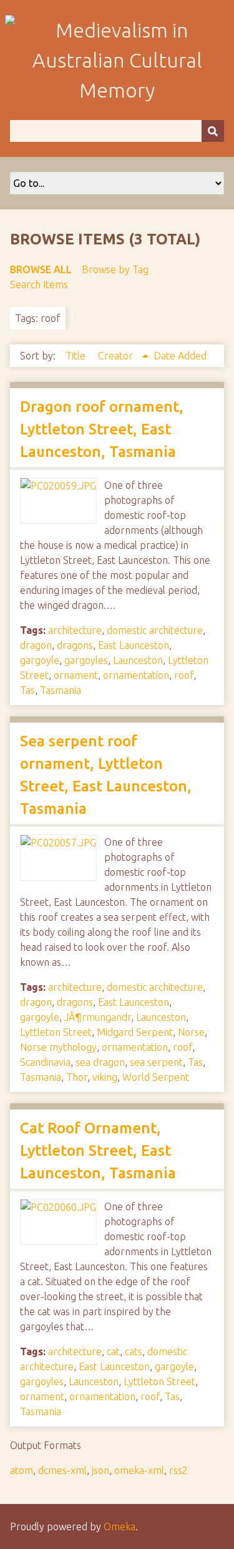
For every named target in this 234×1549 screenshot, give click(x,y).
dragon (36, 645)
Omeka (119, 1526)
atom (21, 1470)
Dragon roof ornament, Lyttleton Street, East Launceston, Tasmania (101, 429)
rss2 (178, 1470)
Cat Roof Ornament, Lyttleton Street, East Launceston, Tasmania (98, 1150)
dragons (75, 645)
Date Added (180, 355)
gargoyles (86, 660)
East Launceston (133, 645)
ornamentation (136, 675)
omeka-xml (139, 1470)
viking (104, 1077)
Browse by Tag (115, 269)
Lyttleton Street (56, 1032)
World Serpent (155, 1077)
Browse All (41, 269)
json (100, 1470)
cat (113, 1351)
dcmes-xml (62, 1470)
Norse (191, 1032)
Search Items (39, 284)
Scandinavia (45, 1062)
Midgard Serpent (135, 1032)
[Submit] (213, 131)
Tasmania (60, 690)
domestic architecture (155, 630)
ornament (76, 675)
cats (133, 1351)
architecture (75, 630)
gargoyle (39, 660)
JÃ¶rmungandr (97, 1017)
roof (183, 675)
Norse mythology (58, 1047)
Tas (27, 690)
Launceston (138, 660)
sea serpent (156, 1062)
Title (77, 355)
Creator (116, 355)
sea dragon (100, 1062)
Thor (76, 1077)
